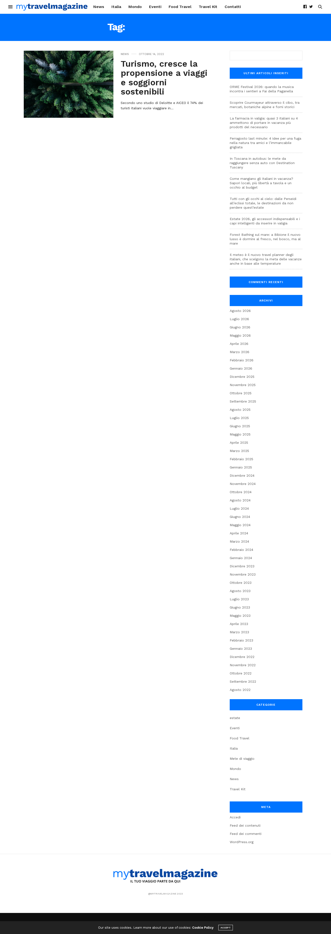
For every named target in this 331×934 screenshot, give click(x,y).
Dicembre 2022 (242, 657)
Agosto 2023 (240, 591)
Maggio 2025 (240, 434)
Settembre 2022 (243, 681)
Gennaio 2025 (241, 467)
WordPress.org (241, 842)
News (98, 6)
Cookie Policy (202, 927)
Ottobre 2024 (241, 492)
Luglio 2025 (239, 418)
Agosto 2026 (240, 311)
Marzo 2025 (239, 451)
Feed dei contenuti (245, 825)
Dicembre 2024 (242, 475)
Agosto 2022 (240, 690)
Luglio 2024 (239, 508)
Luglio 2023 (239, 599)
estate (235, 718)
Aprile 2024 (239, 533)
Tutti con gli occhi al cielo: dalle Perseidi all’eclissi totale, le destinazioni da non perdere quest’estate (263, 203)
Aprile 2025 (239, 442)
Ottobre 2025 (241, 393)
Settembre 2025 (243, 401)
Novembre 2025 (243, 385)
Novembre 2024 (243, 484)
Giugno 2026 (240, 327)
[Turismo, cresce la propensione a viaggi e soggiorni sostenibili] (68, 84)
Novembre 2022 (243, 665)
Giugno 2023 (240, 607)
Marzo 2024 (239, 541)
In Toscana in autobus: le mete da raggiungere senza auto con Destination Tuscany (262, 163)
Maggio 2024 (240, 525)
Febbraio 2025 (241, 459)
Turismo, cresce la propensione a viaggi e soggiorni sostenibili (164, 78)
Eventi (155, 6)
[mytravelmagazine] (52, 7)
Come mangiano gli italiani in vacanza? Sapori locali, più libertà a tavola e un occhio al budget (261, 183)
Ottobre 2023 (241, 583)
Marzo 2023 (239, 632)
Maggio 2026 (240, 335)
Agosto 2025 (240, 410)
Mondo (135, 6)
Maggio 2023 (240, 615)
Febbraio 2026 (241, 360)
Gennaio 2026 (241, 368)
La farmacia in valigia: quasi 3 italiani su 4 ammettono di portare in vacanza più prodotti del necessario (264, 122)
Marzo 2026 (239, 352)
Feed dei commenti (245, 834)
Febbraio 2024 (241, 550)
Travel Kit (208, 6)
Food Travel (180, 6)
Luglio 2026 (239, 319)
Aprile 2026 (239, 344)
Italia (116, 6)
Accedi (235, 817)
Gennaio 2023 (241, 648)
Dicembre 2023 (242, 566)
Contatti (233, 6)
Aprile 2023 (239, 624)
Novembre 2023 (243, 574)
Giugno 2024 (240, 517)
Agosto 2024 (240, 500)
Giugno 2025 (240, 426)
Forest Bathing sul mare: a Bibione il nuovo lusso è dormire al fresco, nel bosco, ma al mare (265, 239)
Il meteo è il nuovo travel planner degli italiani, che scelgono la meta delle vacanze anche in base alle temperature (266, 259)
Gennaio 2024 (241, 558)
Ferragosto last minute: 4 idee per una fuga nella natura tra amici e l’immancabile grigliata (265, 142)
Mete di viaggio (242, 758)
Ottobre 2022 (241, 673)
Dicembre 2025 (242, 377)
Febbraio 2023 (241, 640)
